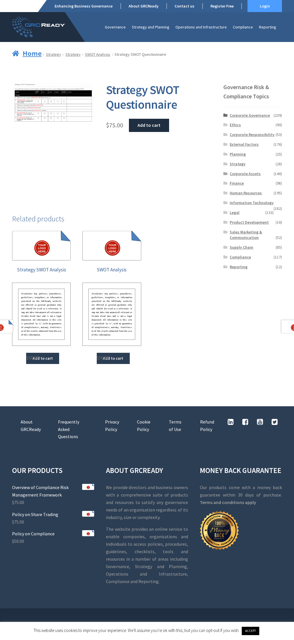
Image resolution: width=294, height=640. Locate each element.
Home (32, 53)
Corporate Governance (250, 115)
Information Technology (252, 202)
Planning (238, 154)
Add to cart (149, 125)
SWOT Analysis (97, 54)
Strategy (53, 54)
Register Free (222, 6)
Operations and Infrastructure (201, 27)
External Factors (244, 144)
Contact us (184, 6)
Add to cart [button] (43, 358)
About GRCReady (143, 6)
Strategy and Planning (150, 27)
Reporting (267, 27)
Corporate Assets (245, 173)
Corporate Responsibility (252, 134)
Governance (115, 27)
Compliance (243, 27)
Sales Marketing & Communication (246, 234)
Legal (234, 212)
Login (265, 6)
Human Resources (246, 193)
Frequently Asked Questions (68, 429)
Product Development (249, 222)
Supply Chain (241, 247)
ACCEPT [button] (250, 631)
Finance (237, 183)
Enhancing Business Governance (84, 6)
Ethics (235, 124)
